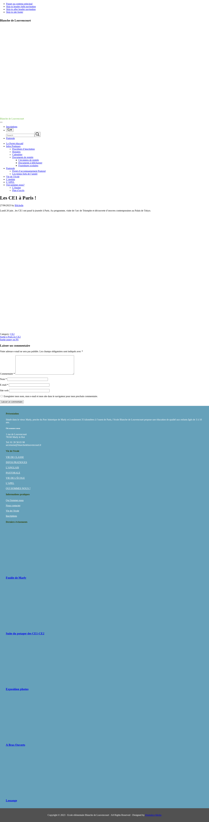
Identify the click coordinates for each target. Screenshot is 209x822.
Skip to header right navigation (21, 6)
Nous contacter (13, 505)
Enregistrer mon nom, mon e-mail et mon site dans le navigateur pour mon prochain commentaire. (51, 396)
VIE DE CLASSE (15, 457)
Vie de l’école (12, 510)
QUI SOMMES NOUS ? (18, 488)
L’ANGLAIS (12, 467)
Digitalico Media (153, 815)
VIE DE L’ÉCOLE (15, 478)
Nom (3, 379)
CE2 (12, 334)
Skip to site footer (14, 12)
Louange (11, 800)
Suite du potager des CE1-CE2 (25, 633)
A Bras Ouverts (15, 744)
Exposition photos (17, 689)
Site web (4, 390)
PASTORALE (13, 472)
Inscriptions (11, 516)
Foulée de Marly (16, 577)
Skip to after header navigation (21, 9)
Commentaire (7, 373)
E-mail (4, 384)
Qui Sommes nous (15, 500)
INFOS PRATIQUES (16, 462)
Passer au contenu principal (19, 3)
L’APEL (10, 483)
